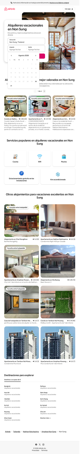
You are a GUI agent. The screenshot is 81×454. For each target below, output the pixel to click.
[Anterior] (35, 91)
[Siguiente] (44, 91)
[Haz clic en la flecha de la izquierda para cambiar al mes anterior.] (11, 55)
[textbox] (17, 49)
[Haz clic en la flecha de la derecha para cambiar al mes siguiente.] (35, 55)
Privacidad (35, 450)
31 (11, 86)
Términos (44, 450)
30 (36, 81)
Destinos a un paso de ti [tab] (12, 380)
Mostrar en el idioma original (59, 3)
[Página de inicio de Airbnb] (9, 9)
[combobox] (26, 42)
